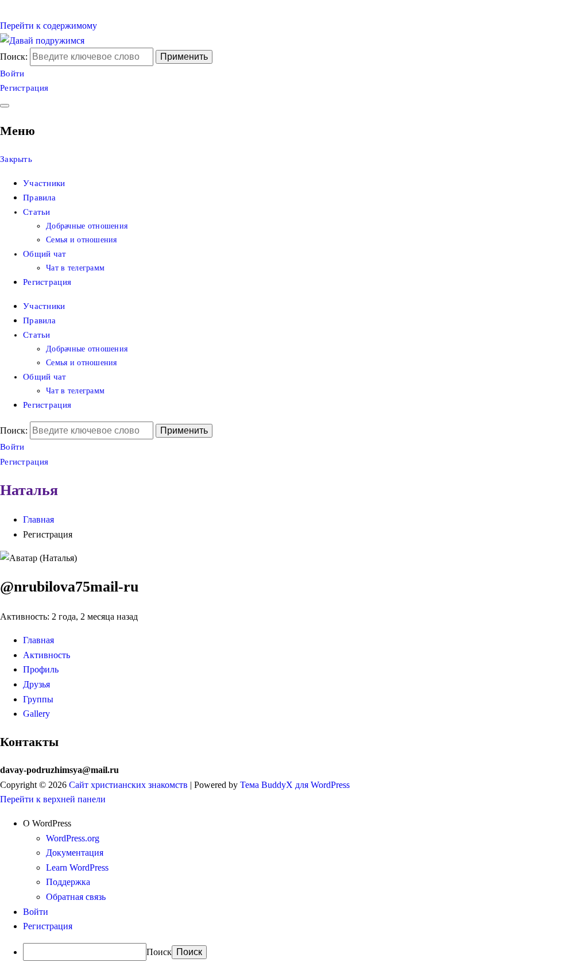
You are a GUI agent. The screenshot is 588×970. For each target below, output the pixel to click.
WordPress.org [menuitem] (72, 838)
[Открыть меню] (4, 105)
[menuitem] (305, 823)
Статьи (37, 212)
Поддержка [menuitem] (68, 882)
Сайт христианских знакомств (128, 785)
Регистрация (24, 87)
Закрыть (16, 159)
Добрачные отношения (86, 226)
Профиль (41, 669)
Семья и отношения (81, 239)
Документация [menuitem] (74, 852)
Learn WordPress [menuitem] (77, 867)
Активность (46, 655)
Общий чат (45, 253)
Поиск (159, 952)
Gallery (36, 713)
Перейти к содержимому (48, 25)
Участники (44, 183)
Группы (38, 699)
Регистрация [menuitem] (47, 926)
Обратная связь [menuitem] (76, 897)
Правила (39, 197)
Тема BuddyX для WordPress (295, 785)
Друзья (36, 684)
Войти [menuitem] (35, 912)
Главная (38, 640)
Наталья (29, 490)
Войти (12, 73)
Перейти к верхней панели (53, 799)
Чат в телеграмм (75, 268)
